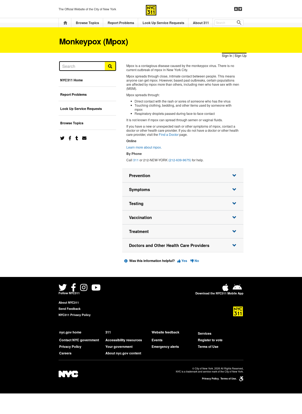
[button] (182, 175)
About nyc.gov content (123, 353)
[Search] (110, 66)
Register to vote (210, 340)
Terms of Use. (228, 378)
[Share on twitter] (62, 138)
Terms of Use (208, 346)
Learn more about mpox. (144, 147)
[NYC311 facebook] (73, 288)
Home (65, 22)
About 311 (201, 22)
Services (204, 333)
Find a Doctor (169, 134)
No (196, 260)
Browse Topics (87, 22)
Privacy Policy (70, 346)
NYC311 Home (71, 80)
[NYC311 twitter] (63, 288)
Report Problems (121, 22)
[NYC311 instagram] (83, 288)
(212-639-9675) (179, 160)
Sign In (227, 55)
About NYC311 (69, 302)
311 (136, 160)
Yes (184, 260)
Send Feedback (70, 309)
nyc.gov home (70, 332)
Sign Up (241, 55)
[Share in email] (84, 138)
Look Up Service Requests (163, 22)
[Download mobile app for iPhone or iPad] (226, 289)
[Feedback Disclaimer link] (126, 260)
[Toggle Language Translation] (238, 9)
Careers (65, 353)
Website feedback (165, 332)
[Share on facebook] (70, 138)
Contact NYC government (79, 340)
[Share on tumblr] (77, 138)
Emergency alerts (165, 346)
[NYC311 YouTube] (96, 288)
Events (157, 340)
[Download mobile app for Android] (237, 289)
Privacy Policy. (210, 378)
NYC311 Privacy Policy (75, 315)
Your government (119, 346)
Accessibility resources (123, 340)
